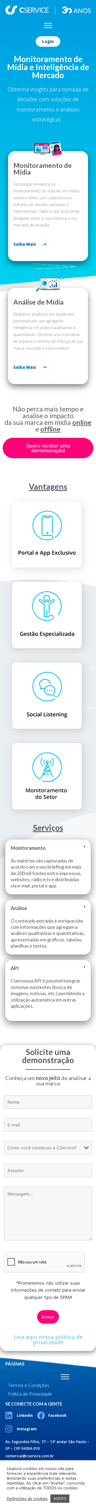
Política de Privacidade (30, 1394)
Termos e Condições (28, 1385)
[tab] (48, 867)
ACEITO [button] (60, 1498)
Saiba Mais (24, 244)
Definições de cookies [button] (27, 1498)
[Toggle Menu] (48, 25)
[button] (48, 41)
